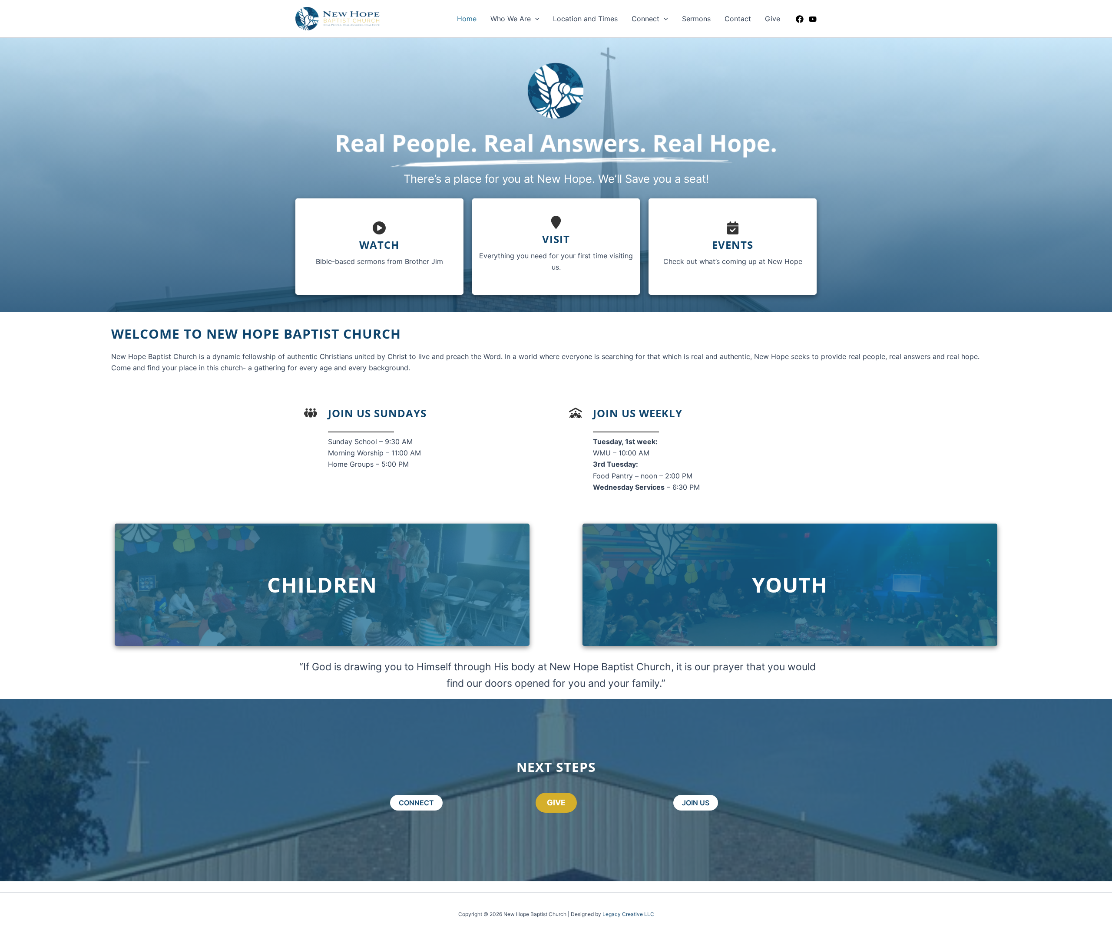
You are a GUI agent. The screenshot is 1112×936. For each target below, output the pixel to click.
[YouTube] (813, 19)
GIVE (556, 802)
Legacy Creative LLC (628, 914)
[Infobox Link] (379, 246)
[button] (535, 18)
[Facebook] (800, 19)
